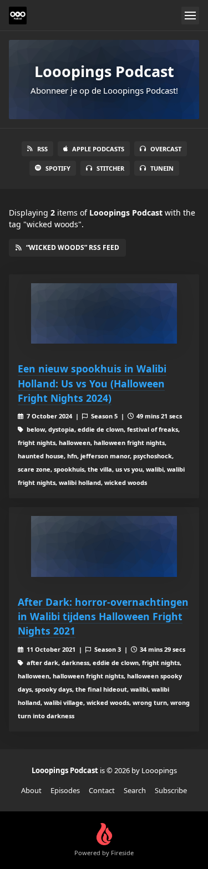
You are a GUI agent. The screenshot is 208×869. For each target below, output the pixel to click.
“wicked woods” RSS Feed (72, 247)
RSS (42, 149)
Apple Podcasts (98, 149)
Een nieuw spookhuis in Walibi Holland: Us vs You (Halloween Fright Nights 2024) (92, 383)
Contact (102, 790)
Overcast (165, 149)
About (31, 790)
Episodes (65, 790)
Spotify (57, 168)
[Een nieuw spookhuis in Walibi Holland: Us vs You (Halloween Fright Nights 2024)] (104, 313)
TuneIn (162, 168)
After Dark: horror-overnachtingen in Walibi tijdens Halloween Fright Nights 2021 (103, 616)
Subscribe (171, 790)
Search (135, 790)
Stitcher (110, 168)
